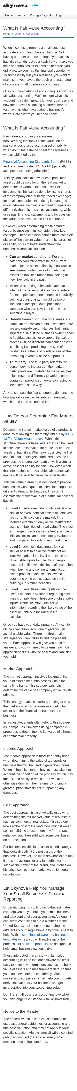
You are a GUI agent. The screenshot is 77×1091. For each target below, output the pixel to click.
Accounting (32, 33)
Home (9, 15)
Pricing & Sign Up (41, 15)
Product (21, 15)
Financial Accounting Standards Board (31, 161)
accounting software (33, 934)
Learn (18, 33)
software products (35, 944)
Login (59, 15)
